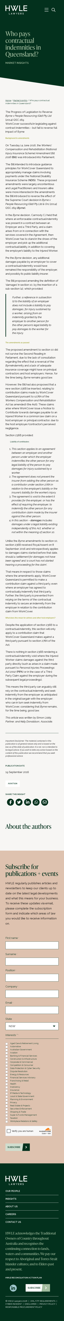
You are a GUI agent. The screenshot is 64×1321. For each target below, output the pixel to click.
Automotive (15, 1046)
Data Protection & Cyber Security (25, 1068)
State (8, 1018)
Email (9, 1002)
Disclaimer (31, 1304)
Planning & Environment (21, 1099)
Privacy (13, 1102)
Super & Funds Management (23, 1115)
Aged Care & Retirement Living (24, 1043)
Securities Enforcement (21, 1109)
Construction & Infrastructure (23, 1059)
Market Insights (20, 100)
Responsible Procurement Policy (23, 1307)
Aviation (12, 783)
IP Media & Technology (20, 1093)
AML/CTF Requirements (42, 1301)
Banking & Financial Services (23, 1056)
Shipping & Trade (18, 1112)
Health (13, 1084)
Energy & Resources (19, 1074)
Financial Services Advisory (22, 1077)
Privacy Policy (47, 1304)
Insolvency (15, 1087)
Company (11, 986)
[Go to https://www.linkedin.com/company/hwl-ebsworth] (13, 1288)
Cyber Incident (13, 1304)
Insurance (14, 1090)
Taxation (14, 1118)
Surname (11, 954)
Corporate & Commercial (21, 1062)
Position (10, 970)
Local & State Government (22, 1096)
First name (12, 937)
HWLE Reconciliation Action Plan (23, 1277)
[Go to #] (53, 10)
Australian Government (21, 1049)
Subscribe (34, 1287)
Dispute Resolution (18, 1071)
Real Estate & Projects (20, 1105)
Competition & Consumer (21, 1065)
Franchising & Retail (19, 1081)
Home (8, 100)
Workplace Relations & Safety (23, 1121)
